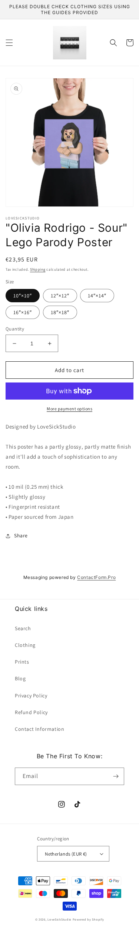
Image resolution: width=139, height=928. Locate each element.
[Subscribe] (115, 776)
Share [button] (21, 535)
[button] (9, 43)
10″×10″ (22, 295)
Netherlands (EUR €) (66, 854)
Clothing (25, 645)
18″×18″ (60, 312)
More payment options (69, 408)
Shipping (38, 269)
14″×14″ (97, 295)
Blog (20, 678)
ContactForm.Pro (96, 577)
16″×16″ (22, 312)
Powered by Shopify (88, 919)
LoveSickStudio (59, 919)
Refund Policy (31, 712)
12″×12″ (60, 295)
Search (23, 628)
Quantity (15, 329)
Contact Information (39, 729)
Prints (22, 661)
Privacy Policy (31, 695)
